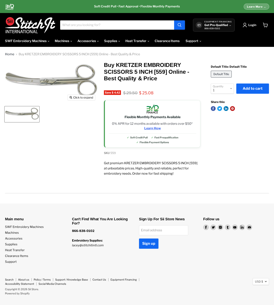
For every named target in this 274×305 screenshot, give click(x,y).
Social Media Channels (52, 283)
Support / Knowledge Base (71, 279)
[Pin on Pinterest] (232, 108)
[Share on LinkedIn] (226, 108)
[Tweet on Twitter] (219, 108)
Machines (62, 41)
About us (23, 279)
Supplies (111, 41)
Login (252, 25)
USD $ (259, 281)
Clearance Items (167, 41)
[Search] (179, 25)
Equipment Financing (124, 279)
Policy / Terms (42, 279)
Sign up (148, 243)
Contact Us (99, 279)
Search (9, 279)
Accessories (86, 41)
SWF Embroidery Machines (26, 41)
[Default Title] (222, 78)
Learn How (152, 128)
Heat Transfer (136, 41)
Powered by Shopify (17, 293)
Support (192, 41)
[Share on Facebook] (213, 108)
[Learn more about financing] (137, 6)
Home (9, 54)
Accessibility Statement (19, 283)
